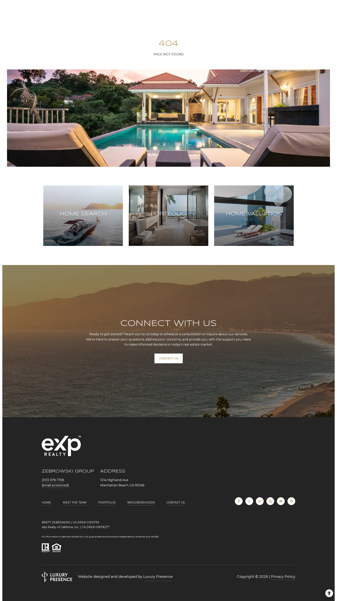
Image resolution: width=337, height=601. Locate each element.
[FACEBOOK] (239, 501)
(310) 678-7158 (53, 480)
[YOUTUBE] (281, 501)
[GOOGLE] (291, 501)
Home (46, 502)
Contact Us (176, 502)
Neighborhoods (141, 502)
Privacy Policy (283, 576)
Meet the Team (75, 502)
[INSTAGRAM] (249, 501)
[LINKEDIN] (260, 501)
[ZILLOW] (270, 501)
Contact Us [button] (168, 358)
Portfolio (107, 502)
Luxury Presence (158, 576)
